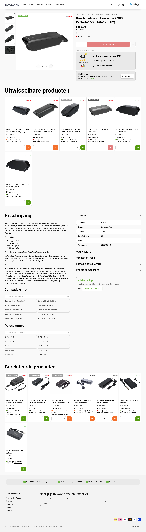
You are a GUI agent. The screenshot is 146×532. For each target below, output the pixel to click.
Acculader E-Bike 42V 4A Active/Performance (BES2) (106, 401)
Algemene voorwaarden (12, 526)
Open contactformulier (92, 288)
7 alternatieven (40, 412)
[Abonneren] (103, 503)
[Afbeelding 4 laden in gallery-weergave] (10, 50)
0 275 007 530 (10, 346)
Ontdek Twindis (127, 76)
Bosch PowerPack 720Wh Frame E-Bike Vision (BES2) (18, 185)
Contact (9, 507)
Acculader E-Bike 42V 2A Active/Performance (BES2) (84, 401)
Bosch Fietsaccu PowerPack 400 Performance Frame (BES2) (17, 130)
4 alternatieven (127, 141)
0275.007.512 (10, 355)
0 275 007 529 (43, 341)
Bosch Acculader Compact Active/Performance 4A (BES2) (15, 401)
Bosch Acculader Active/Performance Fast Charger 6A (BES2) (60, 401)
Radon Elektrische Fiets (46, 314)
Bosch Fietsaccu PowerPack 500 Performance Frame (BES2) (44, 130)
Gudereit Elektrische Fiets (14, 314)
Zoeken (9, 501)
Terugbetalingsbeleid (40, 526)
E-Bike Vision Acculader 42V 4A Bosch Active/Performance (130, 401)
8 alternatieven (100, 141)
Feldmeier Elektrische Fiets (47, 310)
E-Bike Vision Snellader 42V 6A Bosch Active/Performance (15, 452)
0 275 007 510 (43, 337)
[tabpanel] (108, 252)
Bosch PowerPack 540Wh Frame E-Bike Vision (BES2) (127, 130)
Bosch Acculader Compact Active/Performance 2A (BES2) (38, 401)
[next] (51, 66)
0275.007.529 (43, 355)
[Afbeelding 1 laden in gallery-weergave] (10, 18)
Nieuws (9, 510)
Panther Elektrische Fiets (13, 310)
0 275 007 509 (10, 337)
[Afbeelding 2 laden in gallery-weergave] (10, 28)
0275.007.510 (43, 350)
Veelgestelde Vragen (13, 498)
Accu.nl (135, 526)
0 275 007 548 (43, 346)
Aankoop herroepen (55, 526)
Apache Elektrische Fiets (46, 319)
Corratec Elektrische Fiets (47, 301)
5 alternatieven (72, 141)
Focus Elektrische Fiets (13, 305)
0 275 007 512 (10, 341)
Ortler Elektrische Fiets (46, 305)
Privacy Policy (26, 526)
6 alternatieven (18, 141)
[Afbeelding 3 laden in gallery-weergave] (10, 39)
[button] (111, 5)
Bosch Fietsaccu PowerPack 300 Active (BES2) (99, 130)
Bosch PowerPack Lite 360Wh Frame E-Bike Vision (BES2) (71, 130)
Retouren (9, 504)
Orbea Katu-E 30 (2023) (13, 319)
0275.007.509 (10, 350)
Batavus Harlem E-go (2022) (15, 301)
